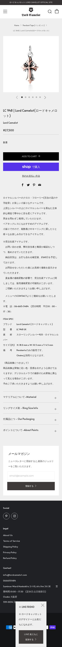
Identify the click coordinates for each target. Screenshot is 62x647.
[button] (22, 97)
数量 (5, 142)
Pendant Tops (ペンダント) (34, 25)
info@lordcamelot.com (15, 574)
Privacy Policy (9, 552)
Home (16, 25)
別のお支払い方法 (31, 175)
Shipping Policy (10, 546)
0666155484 (9, 580)
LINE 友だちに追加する (31, 637)
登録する (29, 486)
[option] (31, 64)
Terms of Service (11, 540)
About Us (8, 535)
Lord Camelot (10, 122)
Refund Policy (10, 558)
